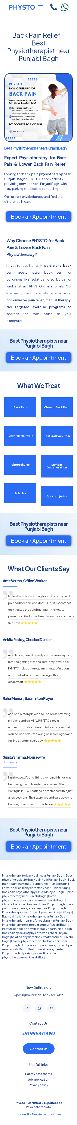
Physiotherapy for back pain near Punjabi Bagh (33, 875)
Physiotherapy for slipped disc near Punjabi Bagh (34, 924)
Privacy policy (38, 1085)
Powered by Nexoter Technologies (38, 1114)
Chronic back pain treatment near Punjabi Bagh (33, 904)
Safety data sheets (38, 1074)
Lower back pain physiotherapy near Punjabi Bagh (35, 887)
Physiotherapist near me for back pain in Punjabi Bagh (37, 920)
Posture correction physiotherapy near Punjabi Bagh (37, 928)
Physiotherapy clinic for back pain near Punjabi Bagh (37, 912)
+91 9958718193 (38, 1033)
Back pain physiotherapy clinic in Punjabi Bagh (33, 892)
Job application (38, 1079)
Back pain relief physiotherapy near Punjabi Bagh (34, 916)
